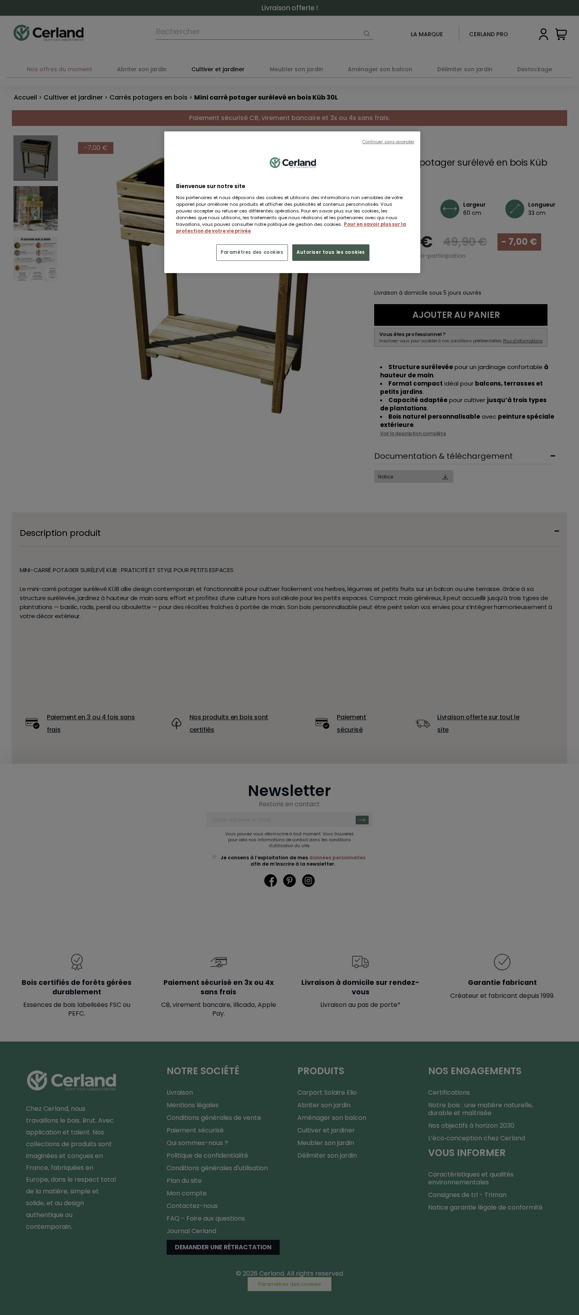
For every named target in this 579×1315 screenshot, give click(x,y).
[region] (292, 202)
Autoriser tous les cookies (331, 252)
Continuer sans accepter (388, 142)
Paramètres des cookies (252, 252)
